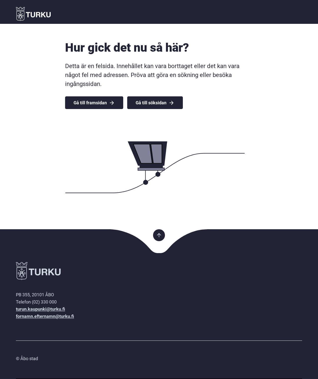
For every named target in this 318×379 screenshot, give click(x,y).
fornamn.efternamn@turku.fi (45, 316)
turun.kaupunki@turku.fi (40, 309)
